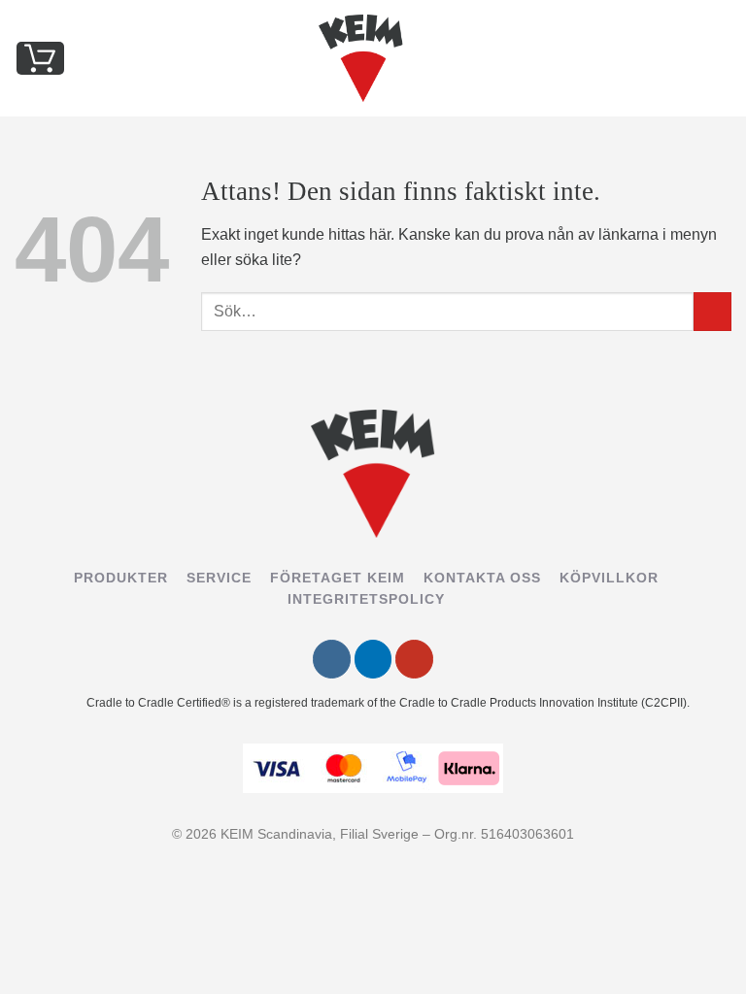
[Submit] (712, 312)
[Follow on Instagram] (332, 659)
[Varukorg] (40, 58)
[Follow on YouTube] (414, 659)
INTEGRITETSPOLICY (366, 599)
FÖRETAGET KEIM (337, 577)
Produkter (121, 577)
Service (219, 577)
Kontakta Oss (482, 577)
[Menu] (719, 58)
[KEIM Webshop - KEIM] (361, 58)
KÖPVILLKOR (609, 577)
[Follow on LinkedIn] (373, 659)
